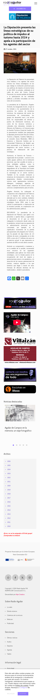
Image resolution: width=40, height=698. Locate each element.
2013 (8, 514)
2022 (8, 477)
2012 (8, 518)
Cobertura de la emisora (14, 615)
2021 (8, 482)
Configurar (23, 687)
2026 (8, 461)
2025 (8, 465)
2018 (8, 494)
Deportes (10, 646)
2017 (8, 498)
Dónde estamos (12, 611)
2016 (8, 502)
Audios (9, 642)
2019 (8, 490)
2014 (8, 510)
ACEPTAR (23, 694)
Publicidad (10, 623)
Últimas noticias (12, 638)
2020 (8, 486)
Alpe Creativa (20, 594)
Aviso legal (10, 668)
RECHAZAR (11, 694)
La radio (9, 607)
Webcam (10, 619)
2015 (8, 506)
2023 (8, 473)
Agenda (9, 650)
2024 (8, 469)
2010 (8, 526)
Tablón (9, 654)
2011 (8, 522)
